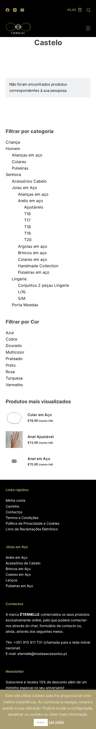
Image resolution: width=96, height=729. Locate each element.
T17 (27, 220)
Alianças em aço (27, 155)
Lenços (11, 580)
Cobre (11, 339)
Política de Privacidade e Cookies (32, 523)
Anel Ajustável (41, 436)
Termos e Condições (22, 518)
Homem (13, 148)
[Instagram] (15, 10)
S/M (21, 298)
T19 (27, 233)
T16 (27, 213)
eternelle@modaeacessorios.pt (42, 654)
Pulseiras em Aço (19, 586)
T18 (27, 226)
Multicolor (15, 352)
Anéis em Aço (16, 557)
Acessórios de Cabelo (23, 563)
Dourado (14, 345)
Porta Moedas (25, 304)
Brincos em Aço (18, 569)
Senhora (13, 174)
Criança (13, 142)
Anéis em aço (30, 200)
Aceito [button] (41, 722)
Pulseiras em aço (33, 272)
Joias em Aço (24, 187)
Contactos (14, 512)
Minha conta (15, 500)
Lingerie (19, 278)
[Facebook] (7, 10)
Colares (19, 161)
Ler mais (56, 722)
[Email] (22, 10)
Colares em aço (32, 259)
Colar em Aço (40, 414)
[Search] (88, 10)
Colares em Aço (18, 574)
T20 (28, 239)
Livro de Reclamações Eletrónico (32, 529)
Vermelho (14, 384)
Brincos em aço (32, 252)
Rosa (10, 371)
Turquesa (14, 378)
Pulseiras (20, 168)
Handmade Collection (38, 265)
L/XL (22, 291)
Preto (11, 365)
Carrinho (12, 506)
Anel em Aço (39, 458)
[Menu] (88, 28)
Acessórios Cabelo (29, 181)
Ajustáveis (33, 207)
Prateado (14, 358)
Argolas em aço (32, 246)
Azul (10, 332)
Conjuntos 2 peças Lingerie (43, 285)
